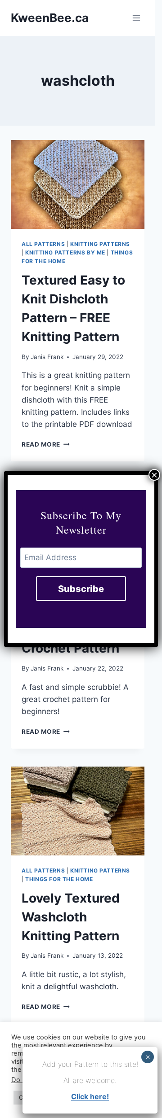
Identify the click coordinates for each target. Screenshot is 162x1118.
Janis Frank (47, 356)
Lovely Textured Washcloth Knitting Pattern (71, 916)
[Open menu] (136, 18)
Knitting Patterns (100, 244)
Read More (46, 444)
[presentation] (77, 184)
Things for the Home (59, 879)
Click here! (90, 1096)
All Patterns (43, 244)
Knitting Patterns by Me (65, 252)
